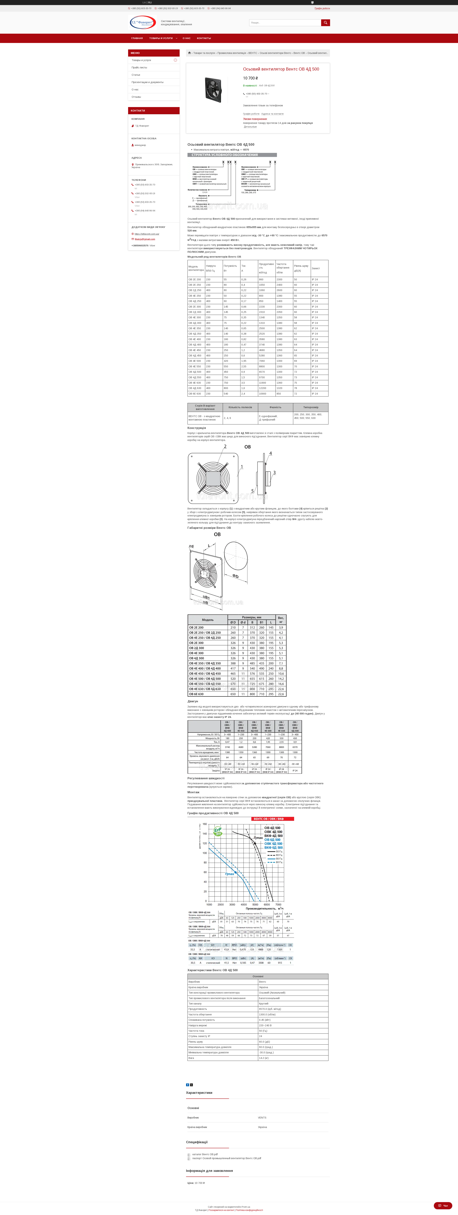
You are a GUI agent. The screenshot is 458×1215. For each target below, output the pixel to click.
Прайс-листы (139, 67)
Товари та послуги (204, 53)
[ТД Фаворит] (142, 29)
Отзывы (136, 96)
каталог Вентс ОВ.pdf (205, 1154)
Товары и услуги (161, 38)
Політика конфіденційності (249, 1210)
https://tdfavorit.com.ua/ (147, 234)
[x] (191, 1085)
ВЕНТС (253, 53)
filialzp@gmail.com (145, 239)
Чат (446, 1205)
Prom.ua (246, 1207)
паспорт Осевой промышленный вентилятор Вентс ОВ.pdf (227, 1158)
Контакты (204, 38)
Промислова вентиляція (232, 53)
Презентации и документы (148, 82)
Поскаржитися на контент (221, 1210)
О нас (187, 38)
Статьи (136, 74)
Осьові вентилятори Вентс (275, 53)
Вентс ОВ (299, 53)
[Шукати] (325, 22)
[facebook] (187, 1085)
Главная (137, 38)
